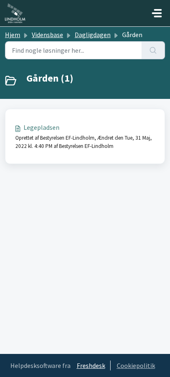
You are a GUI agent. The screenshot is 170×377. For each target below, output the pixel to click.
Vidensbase (47, 34)
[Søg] (153, 50)
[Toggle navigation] (157, 13)
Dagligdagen (93, 34)
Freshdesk (91, 365)
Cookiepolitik (136, 365)
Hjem (12, 34)
